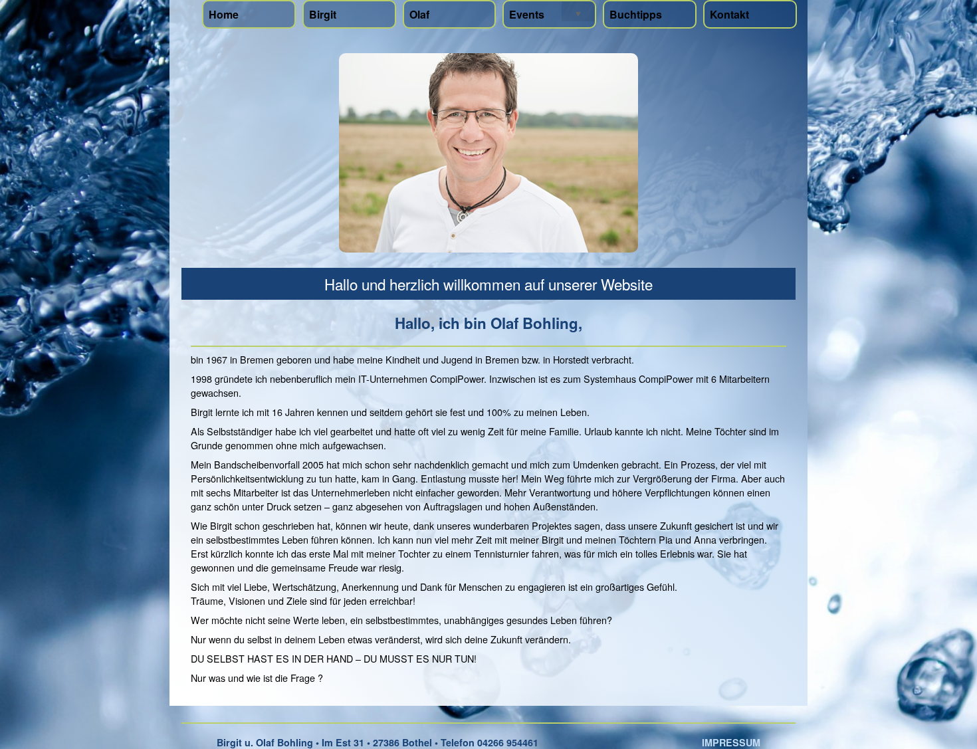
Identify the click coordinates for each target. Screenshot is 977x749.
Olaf (419, 14)
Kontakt (729, 14)
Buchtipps (635, 14)
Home (224, 14)
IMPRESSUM (731, 742)
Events (526, 14)
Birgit (322, 14)
